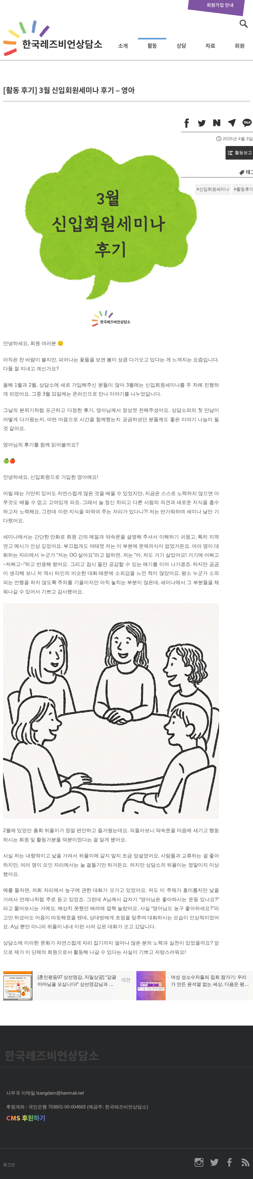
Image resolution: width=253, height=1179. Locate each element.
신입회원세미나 (214, 189)
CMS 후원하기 (25, 1118)
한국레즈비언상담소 (54, 44)
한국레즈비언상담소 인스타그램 (199, 1162)
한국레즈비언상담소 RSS (245, 1162)
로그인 (9, 1164)
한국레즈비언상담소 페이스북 (230, 1162)
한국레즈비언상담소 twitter (214, 1162)
